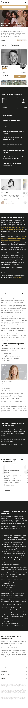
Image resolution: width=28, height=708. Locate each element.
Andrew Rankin (18, 277)
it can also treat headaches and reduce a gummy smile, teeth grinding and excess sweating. (13, 238)
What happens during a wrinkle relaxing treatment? (12, 145)
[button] (14, 8)
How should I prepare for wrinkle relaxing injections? (12, 139)
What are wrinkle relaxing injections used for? (13, 132)
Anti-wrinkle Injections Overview (12, 120)
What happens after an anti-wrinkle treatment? (13, 151)
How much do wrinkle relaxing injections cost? (12, 164)
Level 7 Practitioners (21, 40)
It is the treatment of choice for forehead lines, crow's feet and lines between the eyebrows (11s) (13, 227)
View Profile (20, 76)
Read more (7, 489)
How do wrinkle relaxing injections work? (13, 126)
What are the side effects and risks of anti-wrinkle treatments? (13, 158)
